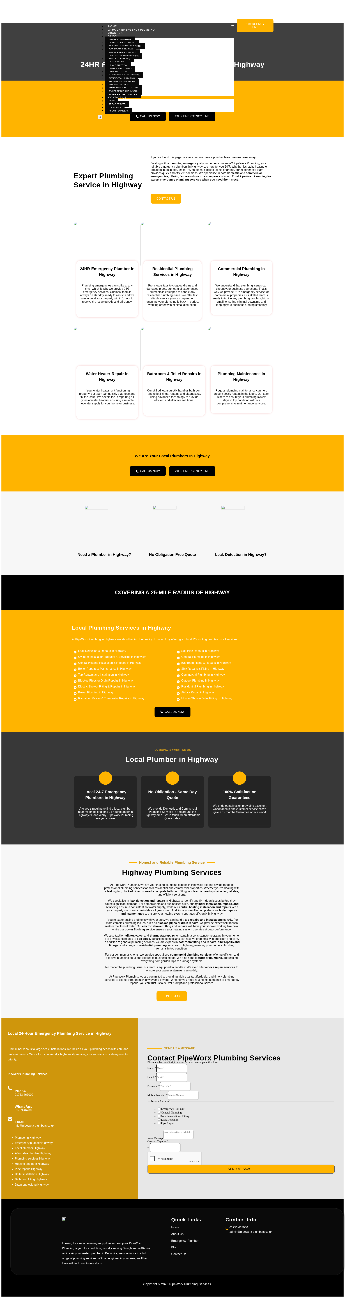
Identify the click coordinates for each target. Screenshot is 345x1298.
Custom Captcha (157, 1141)
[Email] (10, 1119)
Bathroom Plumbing (121, 49)
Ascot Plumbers (119, 111)
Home (112, 26)
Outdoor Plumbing (120, 68)
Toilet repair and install (124, 91)
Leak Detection (118, 65)
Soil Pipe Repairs (119, 85)
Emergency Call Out (172, 1108)
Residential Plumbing (122, 78)
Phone (20, 1091)
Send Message (241, 1169)
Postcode (153, 1086)
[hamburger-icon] (232, 25)
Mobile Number (157, 1095)
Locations (115, 107)
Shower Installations (122, 81)
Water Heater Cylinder (123, 94)
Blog (112, 101)
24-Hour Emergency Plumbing (131, 29)
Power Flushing (118, 72)
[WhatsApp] (10, 1103)
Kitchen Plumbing (119, 59)
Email (19, 1122)
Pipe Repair (167, 1123)
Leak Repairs (116, 62)
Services (115, 36)
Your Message (155, 1138)
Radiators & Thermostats (124, 75)
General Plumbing (120, 39)
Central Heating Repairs (124, 55)
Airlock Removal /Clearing (125, 46)
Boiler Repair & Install (122, 52)
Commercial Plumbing (122, 43)
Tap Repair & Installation (124, 88)
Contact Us (117, 97)
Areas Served (117, 104)
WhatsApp (24, 1106)
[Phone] (10, 1088)
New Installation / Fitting (175, 1116)
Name (151, 1068)
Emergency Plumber (185, 1240)
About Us (115, 32)
